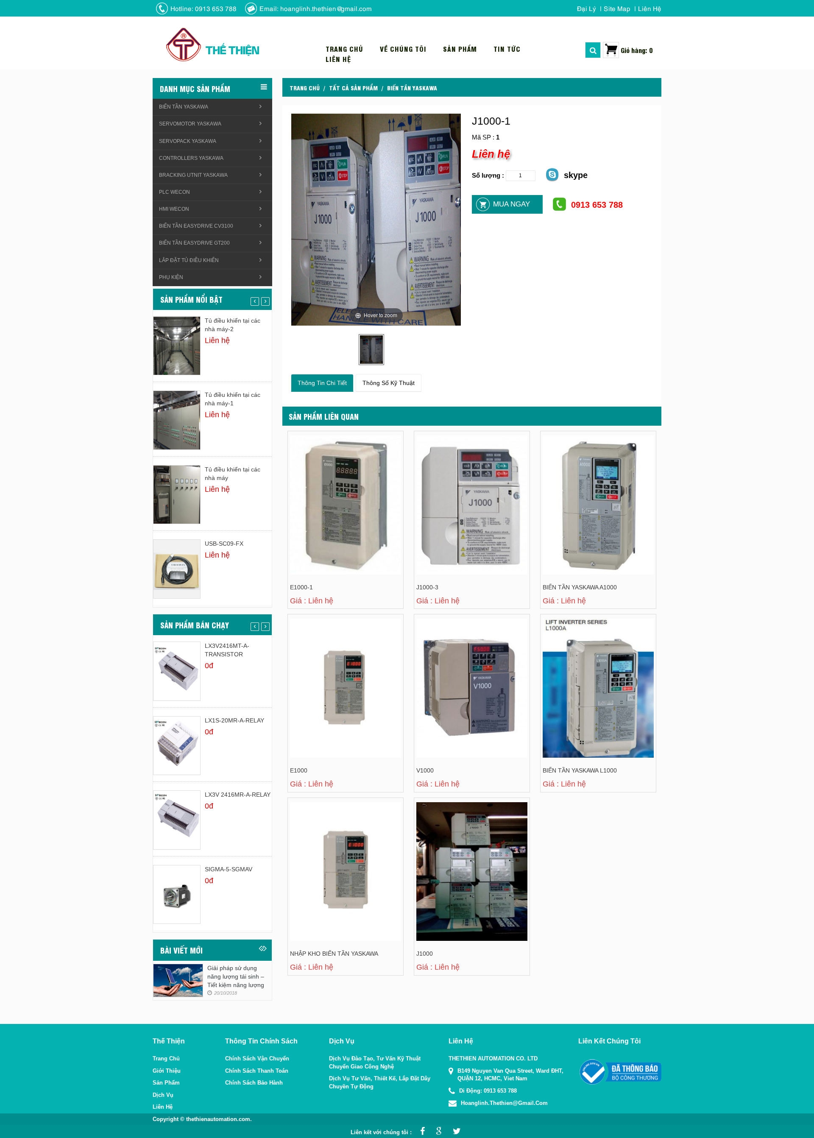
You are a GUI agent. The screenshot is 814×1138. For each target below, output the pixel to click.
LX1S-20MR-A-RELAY (234, 720)
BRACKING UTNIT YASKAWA (193, 175)
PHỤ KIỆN (171, 277)
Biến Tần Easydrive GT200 (194, 243)
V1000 (425, 770)
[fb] (420, 1132)
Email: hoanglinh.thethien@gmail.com (315, 8)
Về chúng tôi (403, 48)
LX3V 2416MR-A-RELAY (237, 794)
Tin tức (507, 48)
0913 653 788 (597, 204)
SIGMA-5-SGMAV (228, 869)
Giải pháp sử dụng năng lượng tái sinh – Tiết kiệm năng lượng (235, 976)
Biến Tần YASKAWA (412, 87)
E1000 (298, 770)
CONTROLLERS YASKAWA (191, 158)
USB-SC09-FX (224, 543)
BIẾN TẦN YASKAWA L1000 (580, 770)
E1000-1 (301, 587)
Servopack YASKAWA (187, 141)
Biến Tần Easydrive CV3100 (196, 226)
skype (576, 175)
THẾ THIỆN (232, 49)
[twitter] (454, 1132)
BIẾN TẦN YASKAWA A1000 (580, 587)
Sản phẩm (460, 48)
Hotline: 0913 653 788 (203, 8)
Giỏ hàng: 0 (637, 50)
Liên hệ (649, 8)
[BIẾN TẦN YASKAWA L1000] (578, 668)
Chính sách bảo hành (254, 1082)
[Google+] (436, 1132)
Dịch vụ (163, 1095)
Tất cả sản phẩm (353, 87)
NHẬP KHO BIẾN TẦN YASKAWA (334, 953)
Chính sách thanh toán (256, 1071)
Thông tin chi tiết (322, 382)
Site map (617, 8)
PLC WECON (174, 192)
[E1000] (326, 668)
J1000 (424, 953)
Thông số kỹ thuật (388, 382)
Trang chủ (344, 48)
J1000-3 (427, 587)
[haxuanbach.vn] (619, 1072)
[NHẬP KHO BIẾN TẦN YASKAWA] (326, 851)
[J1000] (452, 851)
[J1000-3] (452, 485)
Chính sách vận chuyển (257, 1058)
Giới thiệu (167, 1071)
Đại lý (586, 8)
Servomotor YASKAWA (190, 124)
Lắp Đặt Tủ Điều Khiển (189, 260)
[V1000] (452, 668)
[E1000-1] (326, 485)
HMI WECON (174, 209)
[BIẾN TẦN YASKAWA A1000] (578, 485)
